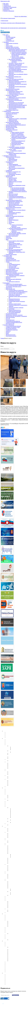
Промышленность (10, 161)
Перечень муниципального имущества (18, 228)
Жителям (11, 248)
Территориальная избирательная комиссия (16, 124)
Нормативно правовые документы (17, 147)
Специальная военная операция (13, 326)
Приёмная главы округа (11, 113)
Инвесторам (11, 158)
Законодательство (13, 177)
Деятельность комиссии (14, 281)
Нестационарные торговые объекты (17, 210)
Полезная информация (8, 10)
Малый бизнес (9, 176)
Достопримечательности (14, 264)
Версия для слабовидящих (21, 16)
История (8, 35)
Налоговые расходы (16, 144)
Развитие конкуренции (11, 254)
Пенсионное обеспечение (12, 270)
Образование (9, 257)
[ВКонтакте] (1, 427)
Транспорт (8, 237)
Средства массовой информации (13, 279)
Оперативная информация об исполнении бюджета (18, 141)
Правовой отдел (9, 152)
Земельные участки (15, 227)
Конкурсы (11, 182)
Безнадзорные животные (14, 247)
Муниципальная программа (17, 189)
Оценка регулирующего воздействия (14, 79)
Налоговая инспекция (11, 336)
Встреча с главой (13, 180)
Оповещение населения (14, 300)
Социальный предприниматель (16, 196)
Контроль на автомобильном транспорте (18, 780)
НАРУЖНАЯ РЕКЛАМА (15, 250)
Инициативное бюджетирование (13, 207)
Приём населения (13, 119)
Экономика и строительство (9, 7)
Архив (12, 145)
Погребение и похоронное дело (13, 171)
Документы (6, 4)
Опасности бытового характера (16, 307)
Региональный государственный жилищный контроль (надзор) (16, 103)
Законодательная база (14, 80)
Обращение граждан (13, 121)
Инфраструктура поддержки (15, 181)
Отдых (10, 263)
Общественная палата (11, 276)
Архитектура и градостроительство (14, 249)
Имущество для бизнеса (14, 202)
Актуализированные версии (18, 148)
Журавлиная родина (10, 334)
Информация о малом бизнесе (18, 190)
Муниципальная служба (11, 127)
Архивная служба (10, 128)
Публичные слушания (16, 150)
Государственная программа (17, 187)
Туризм (7, 261)
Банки (7, 333)
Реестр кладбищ (12, 173)
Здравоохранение (10, 258)
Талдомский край (10, 40)
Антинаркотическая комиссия (13, 321)
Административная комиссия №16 (14, 322)
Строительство (9, 215)
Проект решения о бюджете (17, 132)
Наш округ (6, 3)
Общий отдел (9, 117)
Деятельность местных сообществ (16, 275)
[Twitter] (3, 427)
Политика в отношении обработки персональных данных (14, 1019)
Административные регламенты (16, 94)
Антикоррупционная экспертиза (19, 52)
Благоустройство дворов (14, 243)
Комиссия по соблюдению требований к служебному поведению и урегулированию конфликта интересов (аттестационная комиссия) (18, 68)
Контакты (11, 218)
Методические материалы (15, 59)
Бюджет (10, 131)
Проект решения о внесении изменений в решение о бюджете (19, 136)
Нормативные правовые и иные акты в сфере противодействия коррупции (18, 50)
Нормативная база (13, 159)
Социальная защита (10, 269)
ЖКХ (7, 239)
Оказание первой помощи (15, 303)
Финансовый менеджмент (17, 143)
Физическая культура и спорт (13, 260)
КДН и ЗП (8, 280)
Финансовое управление (11, 129)
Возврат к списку (5, 428)
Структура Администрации (12, 112)
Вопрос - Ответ (12, 149)
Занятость (8, 331)
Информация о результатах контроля (17, 97)
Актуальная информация (14, 312)
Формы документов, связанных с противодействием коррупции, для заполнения (19, 54)
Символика (8, 39)
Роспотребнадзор (13, 213)
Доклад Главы (9, 45)
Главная (2, 338)
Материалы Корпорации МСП (16, 205)
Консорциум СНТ (10, 323)
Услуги (10, 221)
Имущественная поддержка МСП (14, 200)
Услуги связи (9, 238)
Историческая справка (14, 268)
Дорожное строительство (12, 236)
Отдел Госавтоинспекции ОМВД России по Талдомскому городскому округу (16, 286)
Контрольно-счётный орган (12, 122)
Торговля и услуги (10, 208)
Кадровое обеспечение (11, 126)
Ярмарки (11, 211)
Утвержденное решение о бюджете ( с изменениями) (17, 134)
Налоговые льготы (13, 195)
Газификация (9, 170)
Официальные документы (12, 43)
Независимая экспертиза (14, 92)
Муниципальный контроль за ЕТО (17, 106)
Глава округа (9, 115)
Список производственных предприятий (18, 836)
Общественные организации (12, 274)
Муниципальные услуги (11, 90)
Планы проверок (13, 96)
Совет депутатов (10, 116)
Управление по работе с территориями (18, 118)
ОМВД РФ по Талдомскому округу (14, 284)
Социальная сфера (7, 8)
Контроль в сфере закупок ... (12, 95)
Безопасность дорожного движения (14, 315)
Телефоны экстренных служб (13, 327)
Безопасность (6, 9)
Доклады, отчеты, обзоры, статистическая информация (18, 57)
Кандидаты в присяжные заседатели (14, 273)
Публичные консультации (15, 82)
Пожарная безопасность (14, 298)
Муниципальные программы (12, 89)
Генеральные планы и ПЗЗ (12, 110)
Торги (10, 223)
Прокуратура (9, 287)
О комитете (11, 217)
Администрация (7, 6)
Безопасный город (10, 319)
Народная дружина (10, 317)
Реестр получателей (13, 194)
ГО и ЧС (8, 318)
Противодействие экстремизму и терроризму (16, 316)
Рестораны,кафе (12, 266)
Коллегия (8, 278)
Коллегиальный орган (14, 203)
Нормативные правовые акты (15, 91)
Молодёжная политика (11, 271)
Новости (11, 163)
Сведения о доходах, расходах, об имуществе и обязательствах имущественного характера (16, 64)
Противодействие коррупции (13, 48)
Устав (7, 44)
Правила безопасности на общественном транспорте (15, 310)
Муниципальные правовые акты (13, 76)
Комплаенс (11, 77)
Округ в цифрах (9, 38)
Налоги (7, 332)
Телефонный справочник (12, 329)
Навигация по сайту (5, 1)
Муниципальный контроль (12, 98)
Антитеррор (11, 308)
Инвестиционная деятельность (13, 156)
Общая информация (13, 164)
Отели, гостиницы (13, 265)
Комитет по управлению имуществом (15, 216)
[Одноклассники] (4, 427)
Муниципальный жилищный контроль (18, 105)
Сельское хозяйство (10, 175)
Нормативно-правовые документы (19, 752)
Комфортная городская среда (15, 244)
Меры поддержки (13, 160)
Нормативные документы (15, 174)
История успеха (12, 179)
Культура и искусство (11, 259)
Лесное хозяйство (13, 245)
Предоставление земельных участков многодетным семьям (17, 234)
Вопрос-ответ (12, 206)
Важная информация (13, 219)
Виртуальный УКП (10, 289)
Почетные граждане (10, 37)
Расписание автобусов (11, 328)
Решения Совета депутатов (12, 47)
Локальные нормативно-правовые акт (17, 81)
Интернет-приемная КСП (15, 123)
